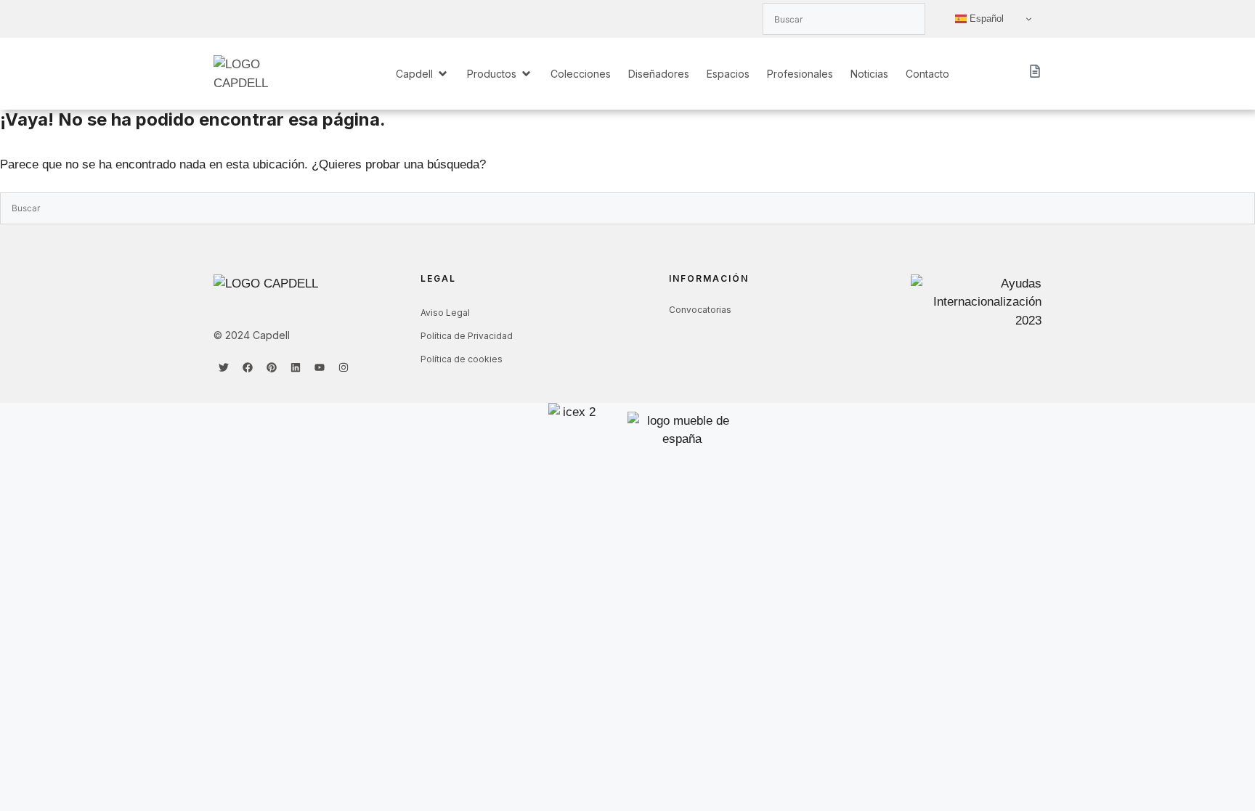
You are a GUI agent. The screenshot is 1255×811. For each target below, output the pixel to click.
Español (985, 18)
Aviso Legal (445, 312)
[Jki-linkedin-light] (271, 19)
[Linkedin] (295, 367)
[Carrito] (1034, 71)
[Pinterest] (271, 367)
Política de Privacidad (467, 335)
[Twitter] (224, 367)
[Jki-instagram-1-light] (319, 19)
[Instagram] (343, 367)
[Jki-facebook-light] (247, 19)
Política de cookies (462, 359)
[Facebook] (247, 367)
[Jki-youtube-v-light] (295, 19)
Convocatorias (700, 309)
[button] (423, 73)
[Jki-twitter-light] (224, 19)
